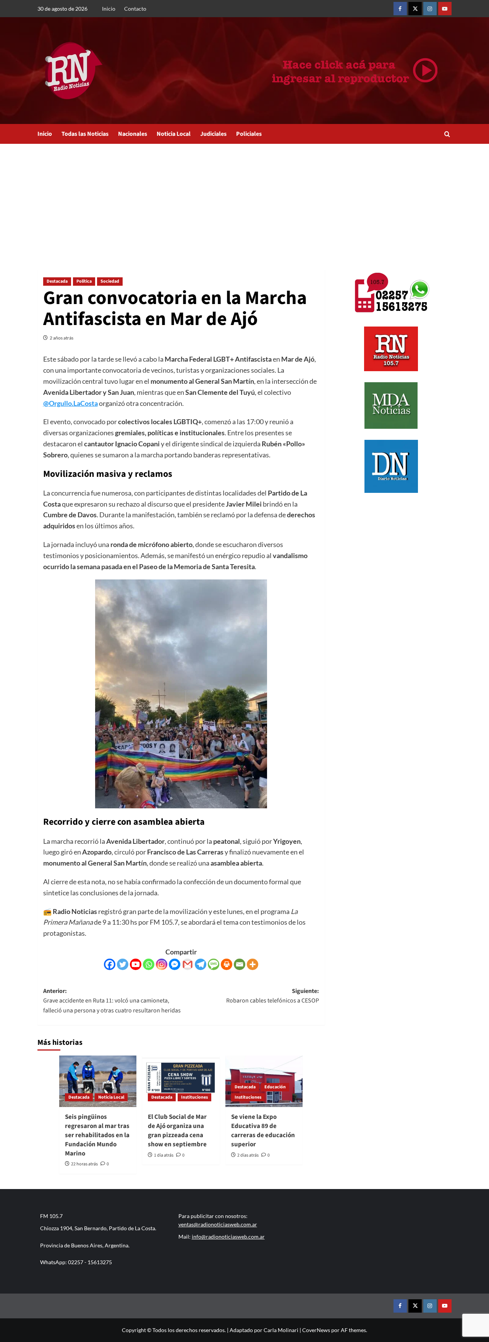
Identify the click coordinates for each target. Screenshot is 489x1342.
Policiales (249, 134)
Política (84, 281)
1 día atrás (163, 1155)
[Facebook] (109, 964)
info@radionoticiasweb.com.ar (228, 1236)
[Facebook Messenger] (174, 964)
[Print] (226, 964)
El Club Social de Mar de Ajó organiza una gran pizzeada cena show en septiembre (177, 1130)
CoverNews (316, 1330)
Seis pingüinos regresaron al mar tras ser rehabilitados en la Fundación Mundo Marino (97, 1135)
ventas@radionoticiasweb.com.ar (217, 1224)
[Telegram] (200, 964)
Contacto (135, 8)
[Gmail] (187, 964)
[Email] (239, 964)
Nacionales (132, 134)
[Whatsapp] (148, 964)
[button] (447, 134)
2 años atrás (61, 338)
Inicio (108, 8)
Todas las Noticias (85, 134)
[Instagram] (161, 964)
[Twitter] (122, 964)
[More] (252, 964)
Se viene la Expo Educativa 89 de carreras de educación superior (263, 1130)
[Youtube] (135, 964)
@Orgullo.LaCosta (70, 403)
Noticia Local (174, 134)
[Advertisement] (244, 201)
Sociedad (109, 281)
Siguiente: (272, 996)
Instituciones (194, 1097)
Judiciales (213, 134)
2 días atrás (248, 1155)
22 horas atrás (84, 1164)
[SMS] (213, 964)
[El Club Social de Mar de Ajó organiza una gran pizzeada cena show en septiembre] (180, 1081)
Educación (275, 1087)
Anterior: (112, 1001)
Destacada (57, 281)
